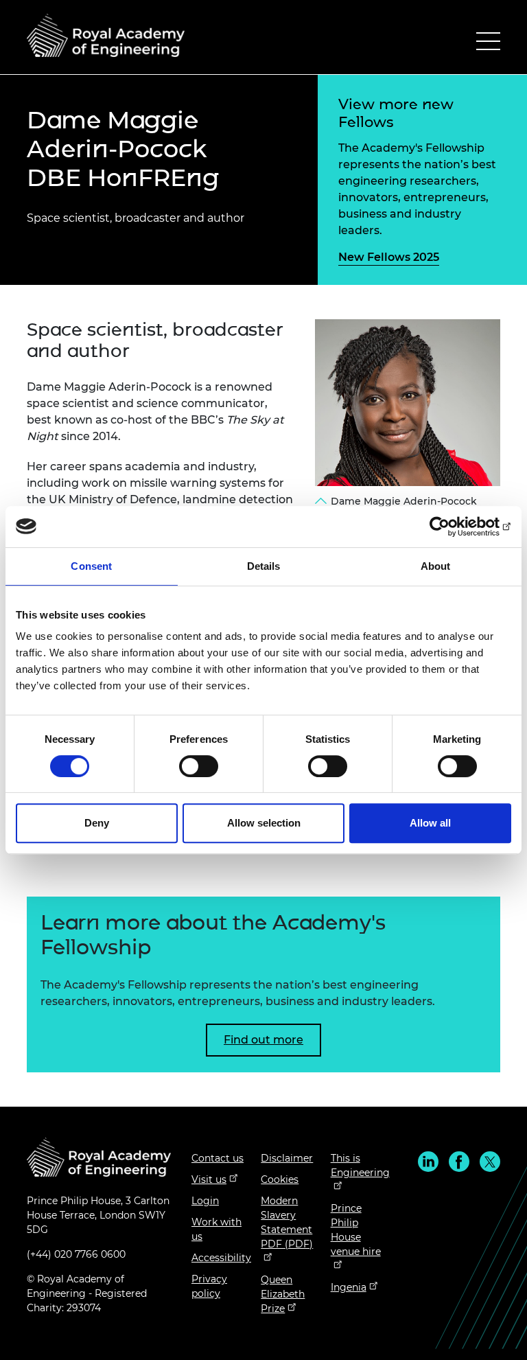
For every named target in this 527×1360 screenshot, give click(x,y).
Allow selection (264, 823)
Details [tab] (264, 566)
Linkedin (428, 1161)
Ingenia (348, 1287)
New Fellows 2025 (388, 257)
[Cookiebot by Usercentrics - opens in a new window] (451, 526)
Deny (96, 823)
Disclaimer (287, 1158)
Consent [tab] (91, 566)
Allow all (430, 823)
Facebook (459, 1161)
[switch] (198, 766)
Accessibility (221, 1258)
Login (205, 1201)
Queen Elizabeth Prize (283, 1294)
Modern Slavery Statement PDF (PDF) (287, 1222)
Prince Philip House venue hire (356, 1230)
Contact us (217, 1158)
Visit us (208, 1179)
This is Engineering (360, 1165)
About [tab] (436, 566)
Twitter (490, 1161)
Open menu (488, 44)
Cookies (279, 1179)
